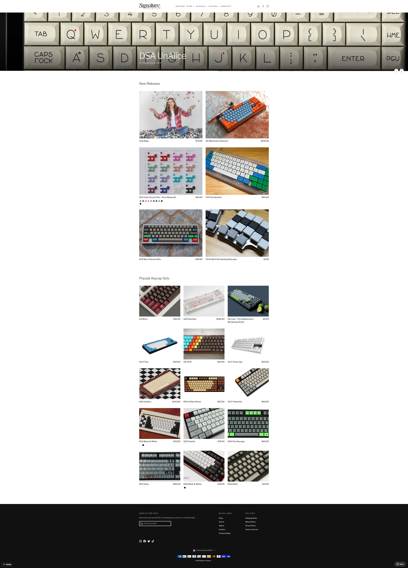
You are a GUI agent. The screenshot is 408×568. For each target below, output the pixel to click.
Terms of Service (251, 529)
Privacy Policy (250, 526)
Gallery (221, 526)
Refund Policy (250, 522)
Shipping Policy (251, 518)
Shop (221, 518)
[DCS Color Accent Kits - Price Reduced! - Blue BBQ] (140, 201)
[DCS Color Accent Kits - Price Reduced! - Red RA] (143, 201)
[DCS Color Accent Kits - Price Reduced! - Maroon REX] (154, 201)
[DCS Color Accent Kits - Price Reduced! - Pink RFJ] (146, 201)
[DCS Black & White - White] (140, 445)
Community (213, 6)
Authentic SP (226, 6)
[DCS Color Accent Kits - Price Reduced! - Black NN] (162, 201)
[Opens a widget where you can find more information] (400, 564)
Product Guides (225, 533)
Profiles (190, 6)
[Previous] (396, 71)
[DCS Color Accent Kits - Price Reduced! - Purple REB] (156, 201)
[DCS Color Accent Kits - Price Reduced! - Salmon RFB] (148, 201)
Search (221, 522)
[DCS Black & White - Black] (143, 445)
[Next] (402, 71)
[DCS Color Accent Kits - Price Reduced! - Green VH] (159, 201)
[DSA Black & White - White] (187, 488)
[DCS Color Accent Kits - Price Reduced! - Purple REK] (151, 201)
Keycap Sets (180, 6)
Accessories (200, 6)
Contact (222, 529)
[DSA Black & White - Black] (185, 488)
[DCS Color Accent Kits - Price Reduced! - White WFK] (164, 201)
